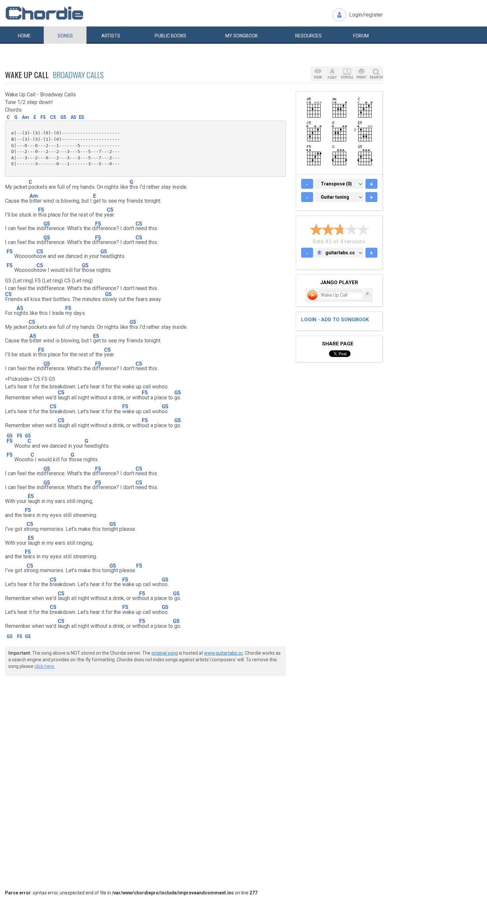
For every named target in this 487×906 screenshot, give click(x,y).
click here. (44, 666)
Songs (65, 35)
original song (164, 653)
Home (24, 35)
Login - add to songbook (335, 320)
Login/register (366, 15)
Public (170, 35)
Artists (110, 35)
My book (241, 35)
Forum (361, 35)
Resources (308, 35)
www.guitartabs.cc (223, 653)
